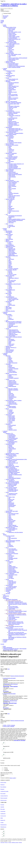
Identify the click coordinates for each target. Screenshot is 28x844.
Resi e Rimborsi (3, 786)
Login (4, 18)
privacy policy (13, 777)
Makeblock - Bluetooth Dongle (10, 703)
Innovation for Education (19, 740)
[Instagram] (4, 834)
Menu (2, 22)
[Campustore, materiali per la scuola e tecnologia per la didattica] (14, 5)
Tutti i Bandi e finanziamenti (11, 599)
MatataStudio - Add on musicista (10, 686)
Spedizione (2, 784)
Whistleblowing (3, 826)
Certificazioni (3, 813)
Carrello (2, 21)
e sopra (8, 726)
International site (4, 824)
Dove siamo (3, 809)
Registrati (5, 16)
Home (4, 646)
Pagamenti (2, 789)
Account (2, 644)
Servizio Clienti (3, 782)
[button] (9, 678)
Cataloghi (2, 806)
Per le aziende (3, 793)
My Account (5, 15)
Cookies (9, 842)
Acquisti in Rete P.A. (4, 795)
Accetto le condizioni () (8, 777)
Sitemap (20, 842)
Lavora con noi (3, 815)
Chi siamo (2, 804)
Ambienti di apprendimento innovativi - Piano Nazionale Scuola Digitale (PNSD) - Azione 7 (14, 649)
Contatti (2, 822)
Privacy (6, 842)
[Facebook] (4, 832)
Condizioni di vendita (4, 791)
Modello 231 (3, 820)
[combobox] (7, 8)
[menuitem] (6, 595)
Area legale (2, 842)
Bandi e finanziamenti (7, 647)
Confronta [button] (6, 691)
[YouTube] (4, 836)
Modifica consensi (15, 842)
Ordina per (3, 675)
